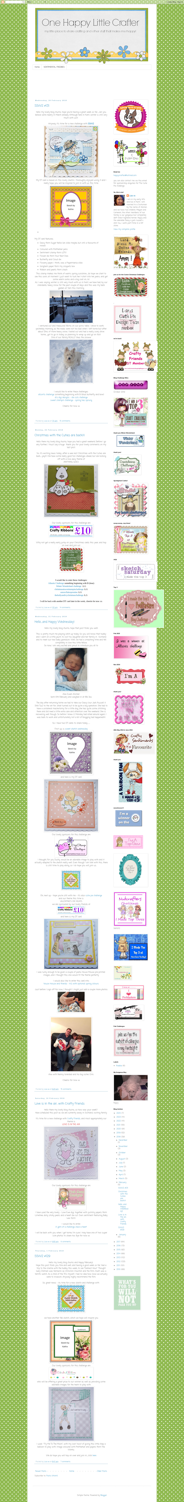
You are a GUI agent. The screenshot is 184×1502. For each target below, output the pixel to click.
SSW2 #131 (42, 106)
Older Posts (102, 1471)
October (122, 1152)
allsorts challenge (46, 394)
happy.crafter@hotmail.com (125, 175)
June (121, 1166)
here (94, 1455)
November (123, 1146)
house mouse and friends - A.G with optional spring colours (71, 983)
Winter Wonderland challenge (68, 586)
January (122, 1234)
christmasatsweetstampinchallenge (69, 589)
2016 (119, 1245)
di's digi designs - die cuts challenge (71, 397)
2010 (119, 1269)
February (122, 1182)
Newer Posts (40, 1471)
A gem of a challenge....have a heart (71, 1226)
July (121, 1162)
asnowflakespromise (69, 592)
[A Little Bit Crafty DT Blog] (130, 685)
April (121, 1174)
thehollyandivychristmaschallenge (69, 595)
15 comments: (65, 421)
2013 (119, 1257)
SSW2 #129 (42, 1256)
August (122, 1159)
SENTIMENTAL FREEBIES (54, 67)
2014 (119, 1253)
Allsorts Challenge (56, 583)
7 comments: (66, 1461)
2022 (119, 1121)
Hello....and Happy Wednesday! (54, 622)
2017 (119, 1241)
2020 (119, 1129)
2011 (119, 1265)
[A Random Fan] (130, 801)
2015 (119, 1249)
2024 (119, 1113)
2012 (119, 1261)
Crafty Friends (73, 1118)
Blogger (103, 1495)
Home (37, 67)
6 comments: (66, 1241)
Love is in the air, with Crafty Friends (59, 1103)
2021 (119, 1125)
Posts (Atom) (52, 1475)
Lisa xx (132, 196)
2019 (119, 1132)
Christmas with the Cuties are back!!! (60, 435)
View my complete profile (124, 229)
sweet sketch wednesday (76, 728)
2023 (119, 1117)
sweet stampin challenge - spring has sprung (71, 400)
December (123, 1140)
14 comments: (65, 607)
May (121, 1170)
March (122, 1178)
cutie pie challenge (94, 895)
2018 (119, 1136)
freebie (119, 1065)
